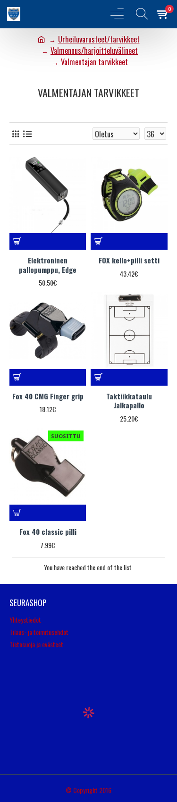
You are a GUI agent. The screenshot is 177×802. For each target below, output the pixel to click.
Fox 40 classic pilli (47, 532)
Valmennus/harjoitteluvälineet (94, 50)
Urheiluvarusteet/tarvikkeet (99, 39)
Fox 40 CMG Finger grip (48, 396)
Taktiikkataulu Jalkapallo (129, 401)
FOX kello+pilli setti (129, 260)
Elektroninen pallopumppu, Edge (47, 265)
